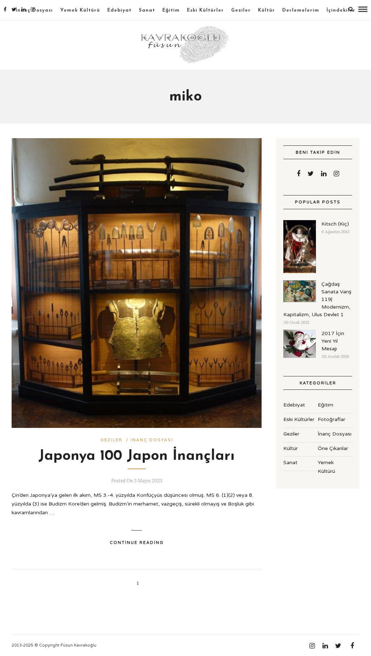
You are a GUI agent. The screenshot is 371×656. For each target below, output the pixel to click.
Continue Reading (137, 542)
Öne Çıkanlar (333, 448)
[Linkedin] (23, 9)
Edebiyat (119, 10)
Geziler (241, 10)
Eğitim (171, 10)
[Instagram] (33, 9)
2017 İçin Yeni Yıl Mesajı (332, 341)
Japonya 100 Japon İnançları (136, 456)
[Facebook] (298, 173)
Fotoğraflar (331, 419)
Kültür (266, 10)
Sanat (147, 10)
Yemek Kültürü (80, 10)
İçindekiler (340, 10)
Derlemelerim (300, 10)
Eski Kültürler (205, 10)
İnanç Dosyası (151, 440)
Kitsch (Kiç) (335, 224)
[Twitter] (311, 173)
